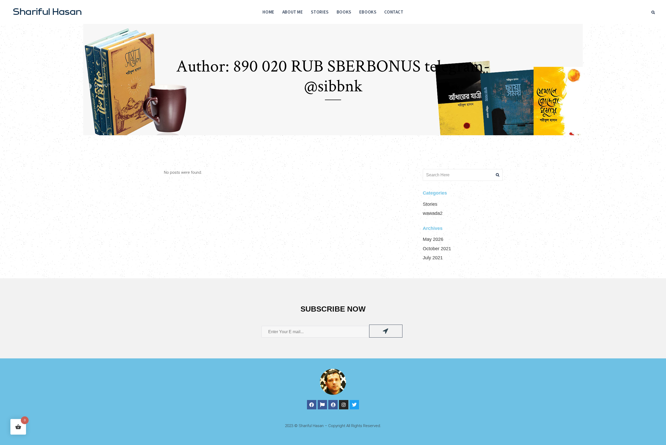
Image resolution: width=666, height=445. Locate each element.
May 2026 (433, 239)
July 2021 (433, 257)
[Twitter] (354, 404)
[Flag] (322, 404)
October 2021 (437, 248)
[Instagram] (343, 404)
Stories (430, 204)
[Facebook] (311, 404)
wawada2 (433, 213)
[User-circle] (333, 404)
